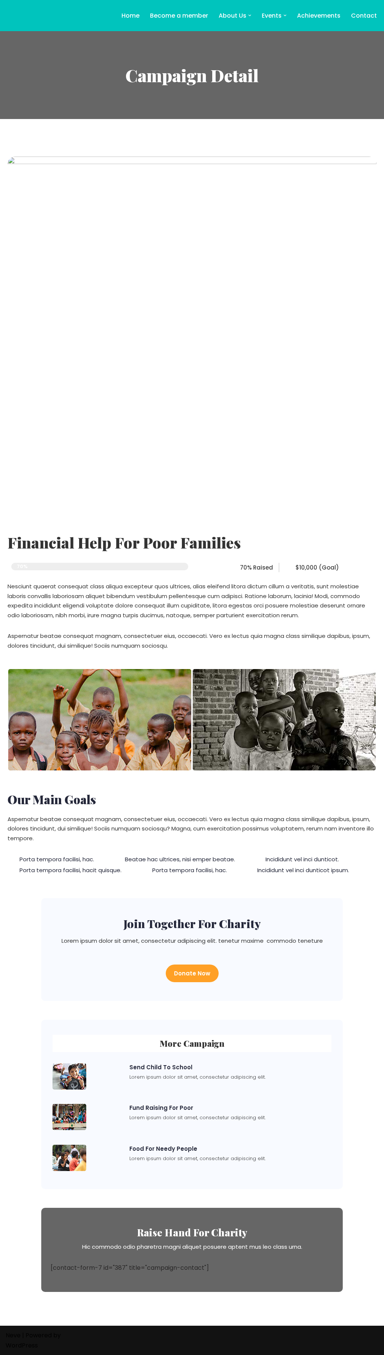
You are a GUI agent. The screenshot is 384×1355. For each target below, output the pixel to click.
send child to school (160, 1067)
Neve (13, 1335)
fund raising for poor (161, 1108)
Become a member (179, 15)
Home (131, 15)
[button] (249, 15)
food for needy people (163, 1149)
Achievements (318, 15)
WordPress (22, 1345)
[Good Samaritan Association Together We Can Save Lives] (28, 15)
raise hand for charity (192, 1232)
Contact (364, 15)
